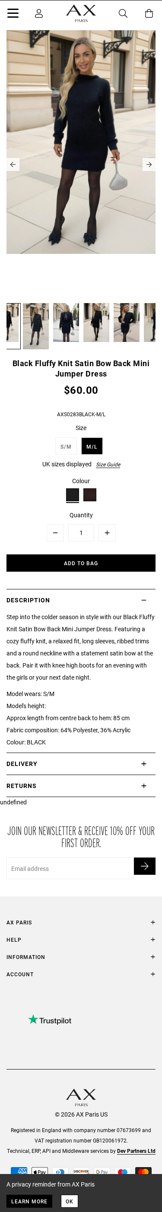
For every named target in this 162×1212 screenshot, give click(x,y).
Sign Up (145, 866)
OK (69, 1201)
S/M (66, 446)
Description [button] (28, 600)
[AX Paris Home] (80, 13)
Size (81, 428)
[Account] (39, 13)
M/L (92, 446)
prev (12, 164)
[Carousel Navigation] (81, 164)
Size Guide (108, 464)
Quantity (81, 515)
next (149, 164)
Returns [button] (21, 786)
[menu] (13, 15)
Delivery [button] (22, 763)
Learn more (29, 1201)
